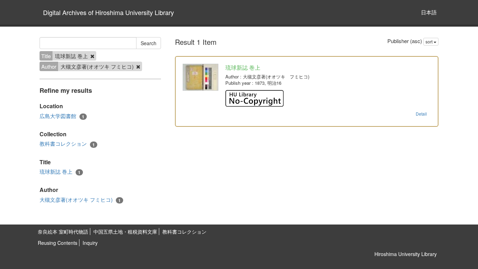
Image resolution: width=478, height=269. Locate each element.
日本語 (429, 12)
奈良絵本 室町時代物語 (63, 231)
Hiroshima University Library (405, 253)
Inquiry (90, 242)
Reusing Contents (57, 242)
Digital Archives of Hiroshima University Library (108, 12)
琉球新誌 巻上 (60, 171)
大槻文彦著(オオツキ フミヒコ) (80, 200)
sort (430, 41)
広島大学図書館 (62, 116)
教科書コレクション (67, 143)
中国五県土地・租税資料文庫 (125, 231)
